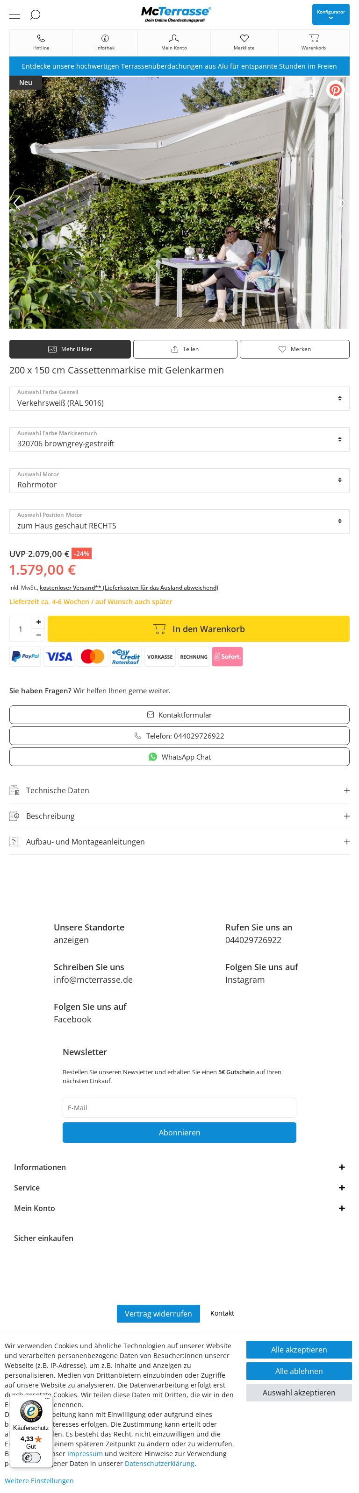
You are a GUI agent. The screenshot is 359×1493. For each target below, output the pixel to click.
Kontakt (222, 1313)
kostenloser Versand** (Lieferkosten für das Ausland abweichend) (129, 588)
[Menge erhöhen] (38, 622)
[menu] (16, 14)
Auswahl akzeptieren (299, 1392)
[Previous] (16, 203)
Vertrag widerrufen (158, 1314)
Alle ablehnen (299, 1371)
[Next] (342, 203)
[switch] (31, 1457)
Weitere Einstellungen (39, 1480)
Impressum (85, 1453)
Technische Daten (57, 790)
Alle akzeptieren (299, 1350)
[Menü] (47, 1400)
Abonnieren (180, 1132)
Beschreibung (50, 816)
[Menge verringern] (38, 635)
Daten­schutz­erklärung (159, 1463)
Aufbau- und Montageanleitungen (85, 842)
